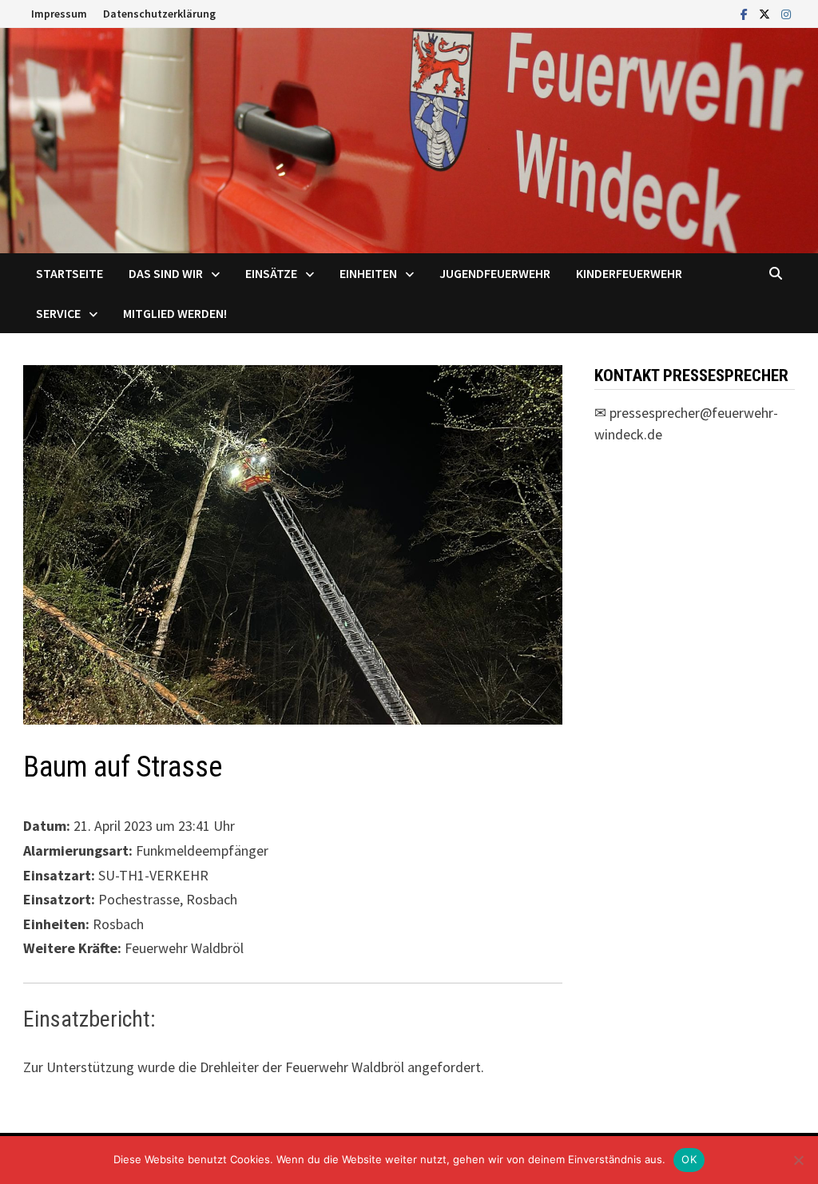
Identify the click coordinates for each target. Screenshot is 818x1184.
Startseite (69, 273)
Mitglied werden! (175, 313)
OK (689, 1159)
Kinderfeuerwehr (629, 273)
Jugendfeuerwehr (494, 273)
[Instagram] (786, 13)
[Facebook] (746, 13)
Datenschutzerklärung (159, 13)
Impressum (59, 13)
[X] (766, 13)
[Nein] (798, 1160)
